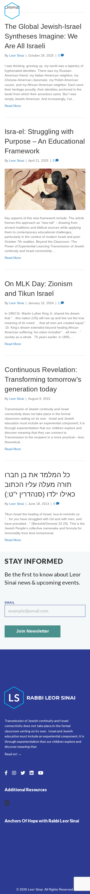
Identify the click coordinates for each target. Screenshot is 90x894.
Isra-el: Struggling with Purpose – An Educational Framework (45, 141)
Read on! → (13, 754)
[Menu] (82, 11)
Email (10, 602)
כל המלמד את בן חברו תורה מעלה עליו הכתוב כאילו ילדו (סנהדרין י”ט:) (40, 484)
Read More (13, 106)
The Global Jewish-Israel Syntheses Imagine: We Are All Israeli (43, 36)
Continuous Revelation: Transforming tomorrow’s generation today (43, 379)
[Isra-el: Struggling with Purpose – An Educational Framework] (45, 189)
